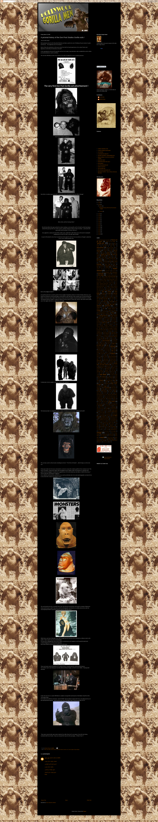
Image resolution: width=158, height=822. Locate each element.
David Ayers (114, 296)
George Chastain (113, 315)
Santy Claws (110, 390)
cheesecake (100, 273)
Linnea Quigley (107, 350)
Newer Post (43, 800)
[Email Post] (57, 748)
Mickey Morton (113, 359)
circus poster (99, 290)
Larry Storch (113, 349)
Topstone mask (106, 426)
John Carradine (114, 342)
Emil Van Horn (111, 304)
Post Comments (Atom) (51, 802)
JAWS (99, 342)
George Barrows (104, 315)
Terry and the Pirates (100, 408)
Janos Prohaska (106, 340)
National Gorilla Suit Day (110, 370)
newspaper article (100, 371)
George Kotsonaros (101, 317)
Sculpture (110, 391)
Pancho (116, 376)
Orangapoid (103, 376)
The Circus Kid (102, 411)
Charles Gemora (54, 749)
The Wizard (99, 422)
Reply (46, 774)
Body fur (101, 261)
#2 (108, 243)
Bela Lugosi (103, 255)
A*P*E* (45, 749)
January (101, 211)
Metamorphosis (106, 359)
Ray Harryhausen (112, 386)
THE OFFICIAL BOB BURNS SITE (104, 170)
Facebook (98, 307)
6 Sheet (111, 244)
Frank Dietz (99, 311)
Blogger (84, 811)
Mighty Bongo (102, 99)
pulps (116, 381)
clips (103, 291)
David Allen (109, 296)
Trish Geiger (99, 429)
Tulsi (103, 429)
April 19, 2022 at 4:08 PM (55, 757)
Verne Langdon (71, 749)
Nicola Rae (113, 371)
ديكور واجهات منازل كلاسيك (50, 772)
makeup (105, 355)
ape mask (110, 250)
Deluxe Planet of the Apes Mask (108, 297)
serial (114, 391)
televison (114, 407)
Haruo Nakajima (106, 333)
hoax (111, 335)
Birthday (99, 258)
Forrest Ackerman (106, 310)
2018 (99, 218)
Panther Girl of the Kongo (102, 377)
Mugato (98, 367)
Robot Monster (104, 390)
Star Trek (115, 400)
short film (105, 393)
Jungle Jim (114, 343)
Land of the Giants (106, 349)
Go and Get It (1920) (100, 321)
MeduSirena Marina (112, 357)
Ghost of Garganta (107, 318)
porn (115, 380)
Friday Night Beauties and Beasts (104, 313)
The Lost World (108, 415)
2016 (99, 221)
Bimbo (108, 257)
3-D (108, 244)
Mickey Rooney (106, 360)
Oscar (108, 376)
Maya (101, 357)
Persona (116, 377)
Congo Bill (104, 293)
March (100, 206)
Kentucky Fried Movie (100, 346)
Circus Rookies (105, 290)
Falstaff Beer (104, 307)
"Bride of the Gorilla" (110, 241)
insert (109, 338)
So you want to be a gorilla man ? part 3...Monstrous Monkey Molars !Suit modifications (107, 394)
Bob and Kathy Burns (112, 258)
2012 (99, 230)
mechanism (105, 357)
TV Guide (107, 429)
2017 (99, 219)
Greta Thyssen (107, 324)
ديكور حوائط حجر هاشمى (50, 769)
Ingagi (105, 338)
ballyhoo (108, 253)
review (98, 389)
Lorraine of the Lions (101, 352)
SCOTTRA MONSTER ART (103, 165)
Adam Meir (112, 246)
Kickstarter (107, 346)
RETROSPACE (100, 163)
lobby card (113, 350)
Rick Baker (103, 389)
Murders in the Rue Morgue (105, 367)
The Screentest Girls (113, 418)
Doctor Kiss (113, 300)
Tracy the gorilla (113, 426)
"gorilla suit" (101, 243)
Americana (99, 250)
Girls (109, 320)
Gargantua (104, 314)
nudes (101, 373)
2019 (99, 215)
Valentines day (100, 431)
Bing (114, 257)
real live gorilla (106, 387)
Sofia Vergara (109, 398)
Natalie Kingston (100, 370)
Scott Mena (99, 391)
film (104, 308)
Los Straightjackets (110, 352)
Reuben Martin (113, 387)
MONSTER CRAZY (101, 160)
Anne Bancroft (105, 250)
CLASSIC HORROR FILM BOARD (104, 150)
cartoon (107, 267)
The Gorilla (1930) (101, 412)
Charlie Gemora (99, 272)
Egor (97, 304)
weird (102, 437)
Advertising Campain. (110, 247)
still (108, 403)
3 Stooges (104, 244)
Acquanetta (105, 246)
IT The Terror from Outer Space (105, 339)
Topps (102, 426)
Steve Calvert (112, 401)
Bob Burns (99, 260)
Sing (113, 393)
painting (112, 376)
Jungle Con (108, 343)
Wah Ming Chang (104, 434)
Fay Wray (110, 307)
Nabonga (107, 368)
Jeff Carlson (103, 342)
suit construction (100, 404)
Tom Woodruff (103, 425)
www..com (101, 48)
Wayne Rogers (77, 749)
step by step (105, 401)
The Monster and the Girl (104, 418)
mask (98, 357)
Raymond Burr (99, 387)
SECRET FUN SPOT (101, 166)
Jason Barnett (114, 340)
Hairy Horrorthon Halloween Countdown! (105, 325)
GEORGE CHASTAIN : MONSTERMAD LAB (106, 155)
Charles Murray (108, 270)
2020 (99, 213)
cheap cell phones (107, 458)
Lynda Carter (107, 353)
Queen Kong (108, 383)
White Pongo (111, 439)
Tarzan (100, 405)
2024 (99, 202)
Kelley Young (113, 345)
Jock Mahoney (108, 342)
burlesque (99, 264)
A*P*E (115, 244)
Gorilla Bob (98, 322)
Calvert (114, 264)
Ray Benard (106, 384)
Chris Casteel (108, 273)
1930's (115, 243)
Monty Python (109, 366)
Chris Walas (101, 275)
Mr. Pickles (114, 366)
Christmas (108, 289)
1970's (98, 244)
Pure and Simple (101, 383)
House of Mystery (106, 336)
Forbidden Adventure (112, 308)
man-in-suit (99, 356)
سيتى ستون (47, 757)
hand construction (106, 332)
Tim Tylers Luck (113, 423)
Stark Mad (100, 401)
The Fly (107, 411)
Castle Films (113, 267)
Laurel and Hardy (100, 350)
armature (108, 251)
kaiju (108, 345)
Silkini (109, 393)
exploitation (107, 306)
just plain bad (100, 345)
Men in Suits (99, 359)
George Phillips (108, 317)
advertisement (100, 247)
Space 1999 (99, 400)
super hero (107, 404)
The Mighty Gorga (104, 416)
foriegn (98, 310)
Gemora (109, 314)
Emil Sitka (102, 304)
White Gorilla (104, 439)
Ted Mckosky (102, 407)
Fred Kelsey (115, 311)
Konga (116, 348)
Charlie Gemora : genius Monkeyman (110, 272)
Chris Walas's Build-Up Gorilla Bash (109, 276)
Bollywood (106, 261)
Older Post (89, 800)
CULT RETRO (100, 152)
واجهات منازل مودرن (49, 766)
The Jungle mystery (101, 415)
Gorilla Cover (104, 322)
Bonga (110, 261)
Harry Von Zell (99, 333)
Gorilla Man (102, 97)
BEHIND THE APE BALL (105, 254)
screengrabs (105, 391)
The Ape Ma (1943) (113, 408)
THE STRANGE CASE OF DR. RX (103, 419)
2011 (99, 232)
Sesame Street (99, 393)
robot (99, 390)
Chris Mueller (114, 273)
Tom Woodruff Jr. (111, 425)
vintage (99, 433)
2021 (99, 204)
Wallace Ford (111, 434)
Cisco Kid (111, 290)
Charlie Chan (114, 270)
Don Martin (105, 301)
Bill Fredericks (102, 257)
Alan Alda (48, 749)
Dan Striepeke (115, 294)
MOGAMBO (110, 363)
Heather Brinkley (114, 333)
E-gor (106, 303)
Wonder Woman (114, 440)
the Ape (106, 408)
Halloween (110, 331)
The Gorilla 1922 (109, 412)
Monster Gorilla (102, 366)
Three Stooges (106, 423)
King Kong (112, 346)
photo (101, 380)
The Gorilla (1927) (113, 411)
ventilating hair (106, 431)
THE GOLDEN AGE (101, 168)
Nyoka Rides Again (111, 373)
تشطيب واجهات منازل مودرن (51, 761)
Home (66, 800)
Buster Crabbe (107, 264)
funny (112, 313)
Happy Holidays (113, 332)
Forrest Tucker (113, 310)
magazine (113, 353)
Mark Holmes (105, 356)
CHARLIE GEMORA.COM (103, 148)
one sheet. (103, 374)
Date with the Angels (101, 296)
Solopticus (114, 398)
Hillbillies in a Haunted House (103, 335)
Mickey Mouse (99, 360)
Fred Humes (110, 311)
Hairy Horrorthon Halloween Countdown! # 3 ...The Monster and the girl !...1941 (107, 327)
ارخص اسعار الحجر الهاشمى (50, 764)
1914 (111, 243)
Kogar (112, 348)
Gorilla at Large (113, 321)
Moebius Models (103, 363)
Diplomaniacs (106, 300)
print (107, 381)
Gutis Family (114, 324)
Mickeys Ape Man (113, 360)
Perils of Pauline (110, 377)
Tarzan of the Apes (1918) (108, 405)
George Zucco (114, 317)
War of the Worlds (104, 435)
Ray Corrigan (104, 386)
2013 (99, 227)
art (111, 251)
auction (99, 253)
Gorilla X (102, 324)
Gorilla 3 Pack (107, 321)
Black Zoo (104, 258)
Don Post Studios (60, 749)
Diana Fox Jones (104, 298)
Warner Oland (111, 435)
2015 (99, 224)
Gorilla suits (66, 749)
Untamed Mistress (113, 429)
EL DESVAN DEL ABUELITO (103, 153)
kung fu (99, 349)
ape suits (103, 251)
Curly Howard (109, 294)
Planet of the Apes (109, 380)
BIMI (111, 257)
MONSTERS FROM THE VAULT (104, 161)
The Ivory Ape (114, 414)
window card (108, 440)
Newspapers (107, 371)
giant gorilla (114, 318)
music (103, 368)
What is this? (101, 62)
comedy (109, 291)
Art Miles (115, 251)
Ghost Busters (99, 318)
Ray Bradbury (112, 384)
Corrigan (109, 293)
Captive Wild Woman (109, 265)
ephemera (99, 306)
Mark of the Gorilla (112, 356)
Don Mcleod (110, 301)
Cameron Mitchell (100, 265)
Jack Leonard (114, 339)
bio (116, 257)
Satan (115, 390)
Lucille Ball (102, 353)
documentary (99, 301)
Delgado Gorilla (99, 297)
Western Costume (110, 437)
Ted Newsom (108, 407)
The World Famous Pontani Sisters (108, 422)
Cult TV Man (103, 294)
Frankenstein (104, 311)
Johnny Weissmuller (101, 343)
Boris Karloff (115, 261)
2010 (99, 234)
